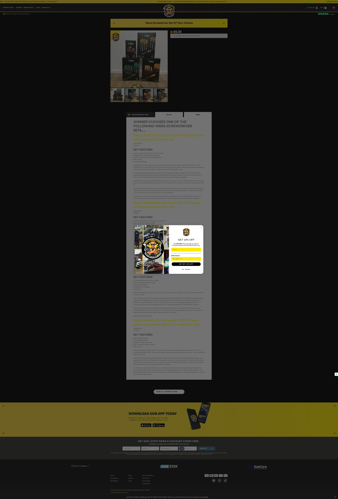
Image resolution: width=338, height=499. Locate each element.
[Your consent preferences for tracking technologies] (336, 374)
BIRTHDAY (175, 255)
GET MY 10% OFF (186, 264)
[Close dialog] (201, 227)
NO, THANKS (186, 269)
